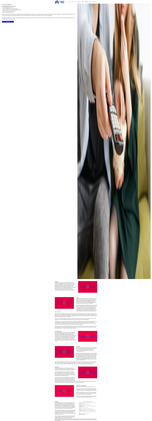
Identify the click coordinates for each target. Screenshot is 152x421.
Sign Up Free (8, 21)
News (90, 1)
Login (70, 1)
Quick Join (73, 1)
